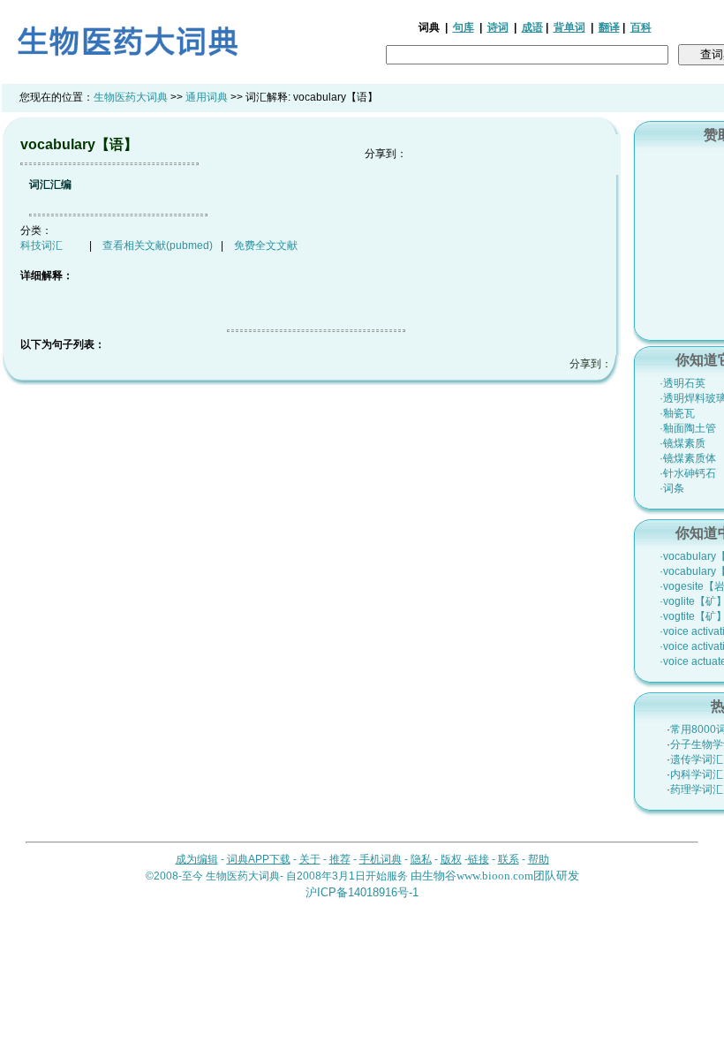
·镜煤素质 (682, 443)
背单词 (569, 27)
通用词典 (206, 97)
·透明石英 (682, 383)
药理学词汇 (696, 789)
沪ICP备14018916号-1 (362, 892)
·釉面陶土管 (688, 428)
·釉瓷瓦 (677, 413)
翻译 (609, 27)
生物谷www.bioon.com (477, 875)
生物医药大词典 (131, 97)
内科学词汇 (696, 774)
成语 (532, 27)
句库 (463, 27)
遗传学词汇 (696, 759)
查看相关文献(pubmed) (157, 245)
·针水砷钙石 (688, 473)
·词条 (672, 488)
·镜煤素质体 (688, 458)
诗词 (498, 27)
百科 (641, 27)
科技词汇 (41, 245)
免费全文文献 (266, 245)
